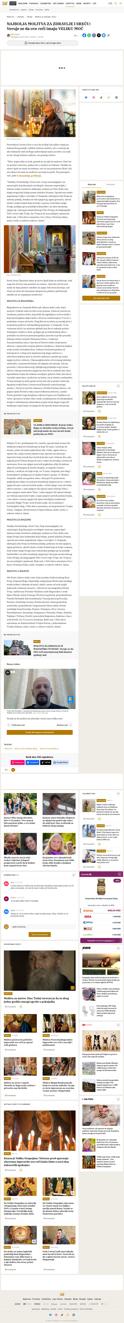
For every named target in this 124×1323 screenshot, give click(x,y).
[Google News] (116, 97)
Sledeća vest (62, 725)
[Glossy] (54, 1304)
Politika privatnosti (71, 1309)
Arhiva (60, 1309)
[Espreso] (37, 1304)
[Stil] (5, 3)
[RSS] (108, 97)
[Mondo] (27, 1304)
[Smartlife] (73, 1304)
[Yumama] (93, 1304)
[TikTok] (101, 97)
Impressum (36, 1309)
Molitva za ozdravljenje (26, 749)
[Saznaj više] (118, 948)
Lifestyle (20, 17)
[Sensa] (83, 1304)
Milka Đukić (15, 34)
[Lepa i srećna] (63, 1304)
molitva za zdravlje (49, 749)
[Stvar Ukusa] (105, 1304)
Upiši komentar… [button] (19, 927)
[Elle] (45, 1304)
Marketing (45, 1309)
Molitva (8, 749)
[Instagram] (93, 97)
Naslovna (10, 17)
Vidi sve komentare (40, 935)
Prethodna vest (18, 725)
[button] (75, 36)
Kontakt (53, 1309)
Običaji (29, 17)
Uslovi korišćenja (86, 1309)
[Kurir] (17, 1304)
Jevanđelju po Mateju (30, 175)
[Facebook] (86, 97)
